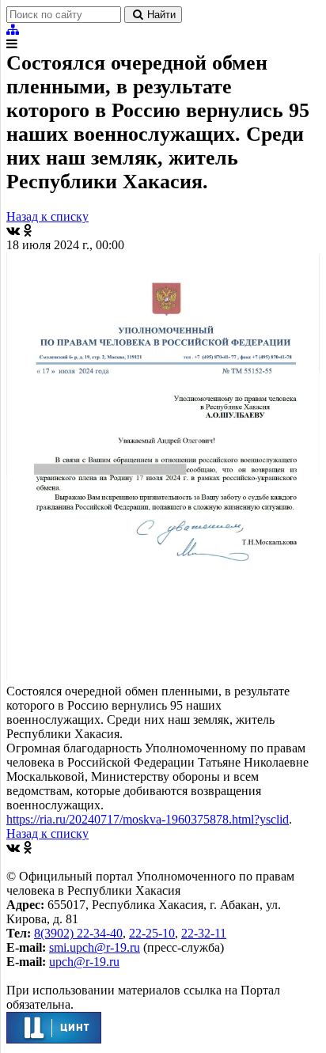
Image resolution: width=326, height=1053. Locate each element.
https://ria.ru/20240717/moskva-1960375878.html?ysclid (147, 819)
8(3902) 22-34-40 (78, 933)
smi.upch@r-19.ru (94, 947)
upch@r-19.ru (84, 961)
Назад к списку (47, 216)
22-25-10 (152, 933)
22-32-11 (203, 933)
